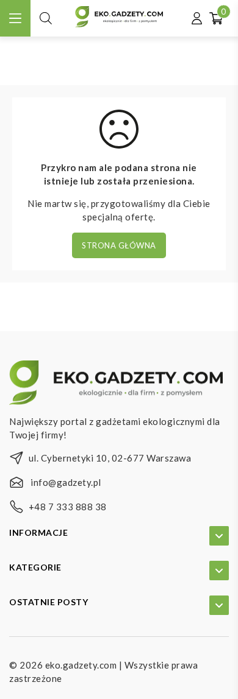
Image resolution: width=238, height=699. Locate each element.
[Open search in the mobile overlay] (46, 18)
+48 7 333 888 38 (68, 506)
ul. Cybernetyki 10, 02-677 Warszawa (110, 457)
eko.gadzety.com (81, 664)
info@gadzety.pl (66, 482)
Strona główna (119, 245)
